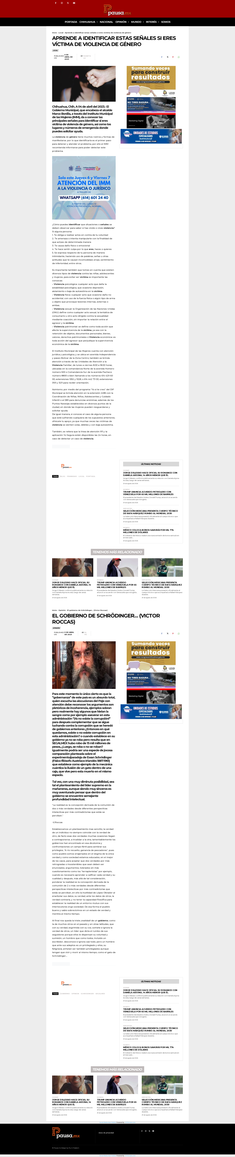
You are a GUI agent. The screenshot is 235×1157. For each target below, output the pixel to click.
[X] (67, 3)
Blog (62, 476)
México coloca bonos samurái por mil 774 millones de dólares (148, 531)
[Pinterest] (172, 57)
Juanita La (87, 57)
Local (61, 33)
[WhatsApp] (178, 57)
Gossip (126, 470)
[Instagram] (61, 3)
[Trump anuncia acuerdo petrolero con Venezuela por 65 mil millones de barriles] (117, 567)
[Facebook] (55, 3)
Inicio (54, 33)
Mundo (126, 489)
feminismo (72, 476)
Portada (90, 476)
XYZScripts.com (130, 1156)
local (81, 476)
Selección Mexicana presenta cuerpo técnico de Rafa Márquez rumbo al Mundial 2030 (150, 512)
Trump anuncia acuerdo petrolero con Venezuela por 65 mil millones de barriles (148, 493)
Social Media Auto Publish (108, 1156)
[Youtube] (74, 3)
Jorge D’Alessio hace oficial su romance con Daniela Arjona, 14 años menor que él (150, 474)
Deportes (127, 508)
